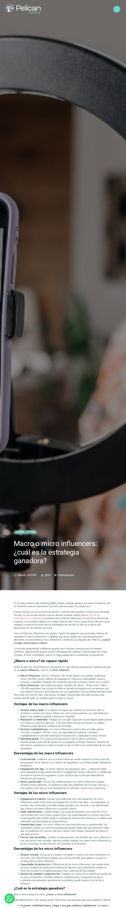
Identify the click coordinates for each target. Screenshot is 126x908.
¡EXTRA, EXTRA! (25, 532)
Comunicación (66, 575)
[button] (9, 898)
